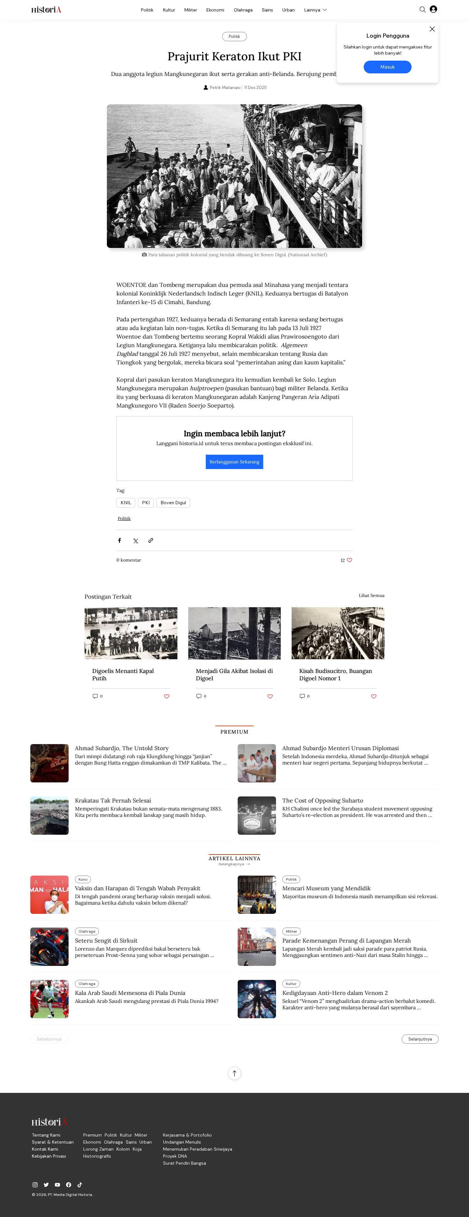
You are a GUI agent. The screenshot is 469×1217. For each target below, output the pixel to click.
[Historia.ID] (46, 10)
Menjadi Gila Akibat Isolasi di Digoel (234, 674)
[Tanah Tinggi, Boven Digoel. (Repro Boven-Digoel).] (234, 633)
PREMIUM (234, 731)
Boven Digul (173, 502)
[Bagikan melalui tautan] (151, 540)
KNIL (126, 502)
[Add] (234, 176)
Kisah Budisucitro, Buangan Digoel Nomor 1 (335, 674)
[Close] (432, 29)
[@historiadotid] (57, 1185)
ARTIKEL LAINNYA (234, 858)
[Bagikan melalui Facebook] (119, 540)
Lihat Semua (371, 595)
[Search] (423, 10)
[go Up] (234, 1073)
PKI (146, 502)
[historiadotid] (35, 1185)
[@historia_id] (46, 1185)
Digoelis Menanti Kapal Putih (123, 674)
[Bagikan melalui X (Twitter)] (135, 540)
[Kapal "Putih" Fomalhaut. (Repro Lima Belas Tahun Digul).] (131, 633)
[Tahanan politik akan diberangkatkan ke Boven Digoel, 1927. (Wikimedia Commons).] (338, 633)
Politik (124, 518)
